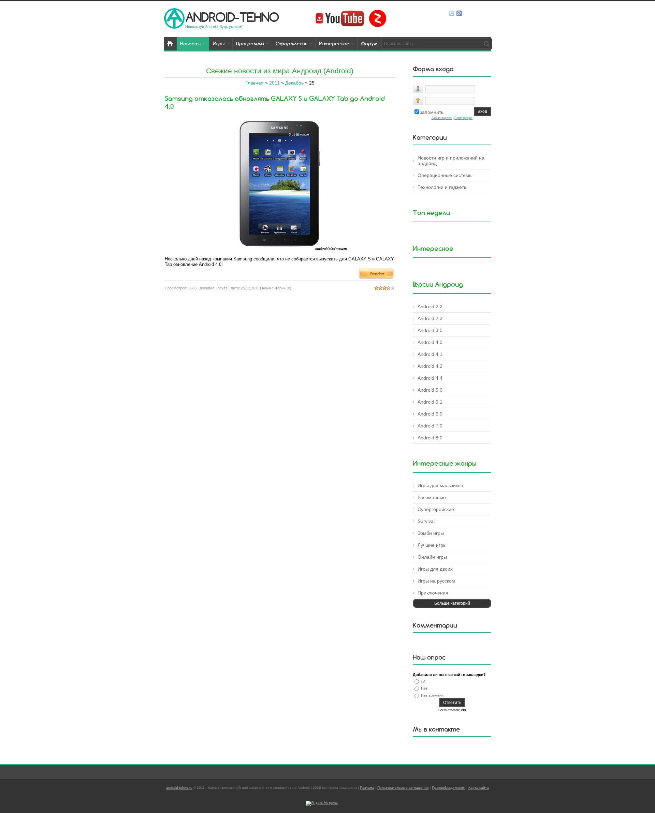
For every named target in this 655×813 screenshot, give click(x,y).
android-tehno (232, 17)
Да (423, 681)
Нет (424, 688)
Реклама (367, 787)
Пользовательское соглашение (403, 787)
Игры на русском (436, 581)
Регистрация (463, 118)
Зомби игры (431, 533)
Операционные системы (445, 175)
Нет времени (432, 695)
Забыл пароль (442, 118)
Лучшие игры (432, 545)
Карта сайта (478, 787)
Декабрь (294, 83)
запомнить (431, 112)
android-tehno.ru (179, 787)
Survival (426, 521)
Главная (254, 83)
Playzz (222, 288)
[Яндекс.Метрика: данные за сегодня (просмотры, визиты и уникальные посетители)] (322, 803)
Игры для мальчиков (440, 485)
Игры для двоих (435, 569)
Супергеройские (436, 509)
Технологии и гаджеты (442, 187)
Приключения (433, 593)
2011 (274, 83)
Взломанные (432, 497)
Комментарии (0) (276, 288)
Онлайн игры (432, 557)
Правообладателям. (448, 787)
